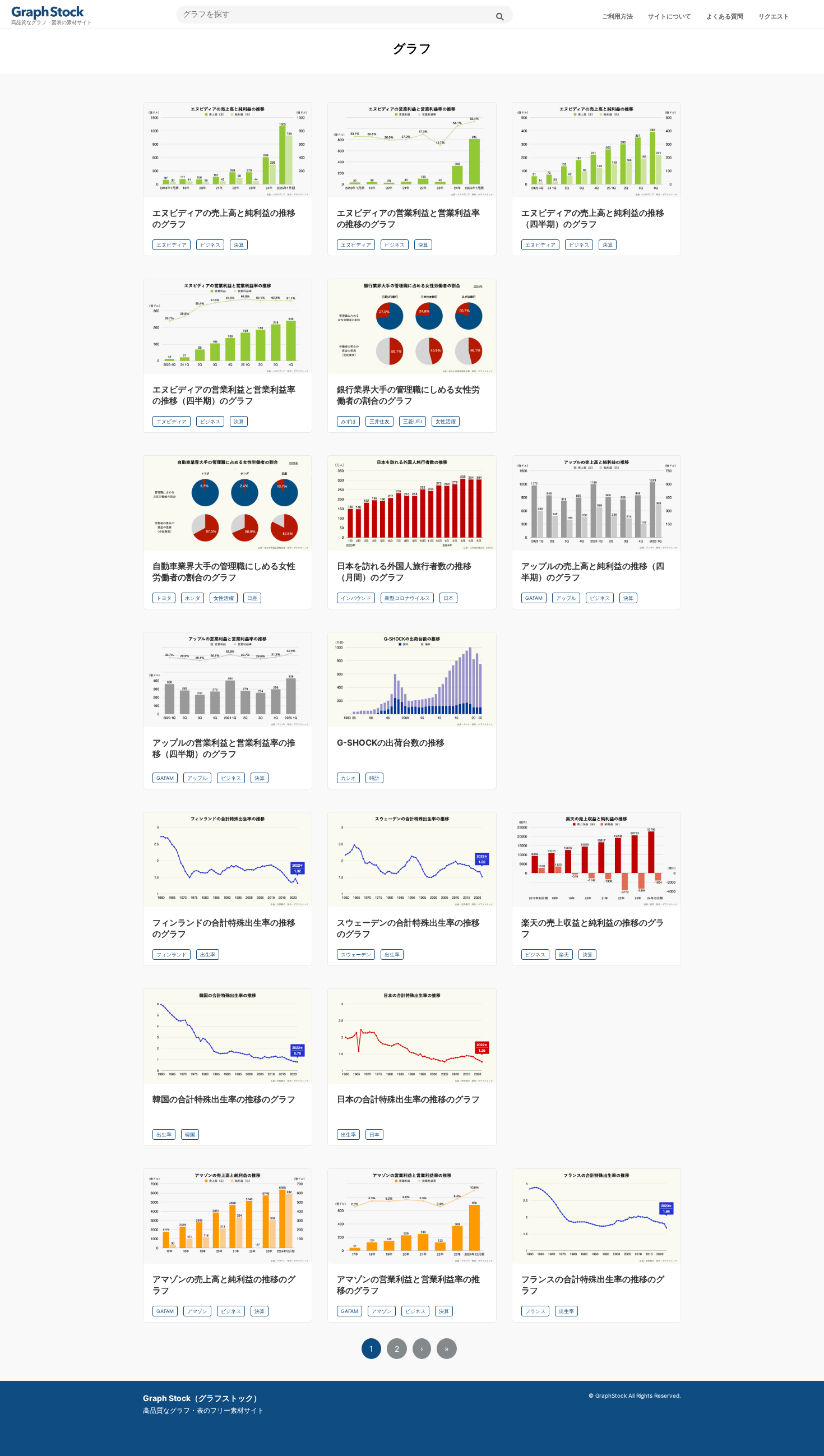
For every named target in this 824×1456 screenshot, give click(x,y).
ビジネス (210, 245)
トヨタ (164, 598)
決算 (239, 245)
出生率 (207, 954)
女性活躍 (446, 421)
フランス (535, 1311)
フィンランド (171, 954)
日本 (448, 598)
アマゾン (197, 1311)
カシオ (348, 778)
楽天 (564, 954)
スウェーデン (356, 954)
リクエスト (773, 16)
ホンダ (192, 598)
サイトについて (669, 16)
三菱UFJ (412, 421)
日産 (252, 598)
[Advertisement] (596, 353)
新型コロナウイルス (407, 598)
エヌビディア (171, 245)
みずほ (348, 421)
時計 (374, 778)
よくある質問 (724, 16)
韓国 (190, 1134)
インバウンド (356, 598)
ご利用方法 (617, 16)
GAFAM (534, 598)
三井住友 (379, 421)
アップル (566, 598)
